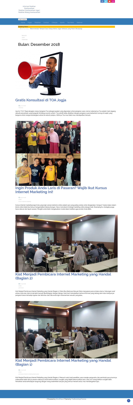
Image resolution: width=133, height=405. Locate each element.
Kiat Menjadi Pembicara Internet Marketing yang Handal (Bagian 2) (63, 276)
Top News (70, 22)
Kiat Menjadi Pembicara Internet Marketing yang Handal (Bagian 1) (63, 362)
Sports (62, 22)
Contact (46, 22)
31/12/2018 (23, 105)
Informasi (21, 107)
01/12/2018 (23, 283)
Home (23, 22)
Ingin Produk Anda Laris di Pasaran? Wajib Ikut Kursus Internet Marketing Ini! (61, 190)
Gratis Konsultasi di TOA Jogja (40, 100)
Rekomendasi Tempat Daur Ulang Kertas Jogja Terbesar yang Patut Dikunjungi (56, 29)
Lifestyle (54, 22)
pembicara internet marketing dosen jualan (29, 374)
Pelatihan (38, 22)
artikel (20, 199)
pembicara (21, 287)
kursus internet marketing (25, 201)
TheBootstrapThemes (78, 399)
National (79, 22)
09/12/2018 (23, 197)
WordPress (59, 399)
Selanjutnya (23, 119)
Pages (30, 22)
